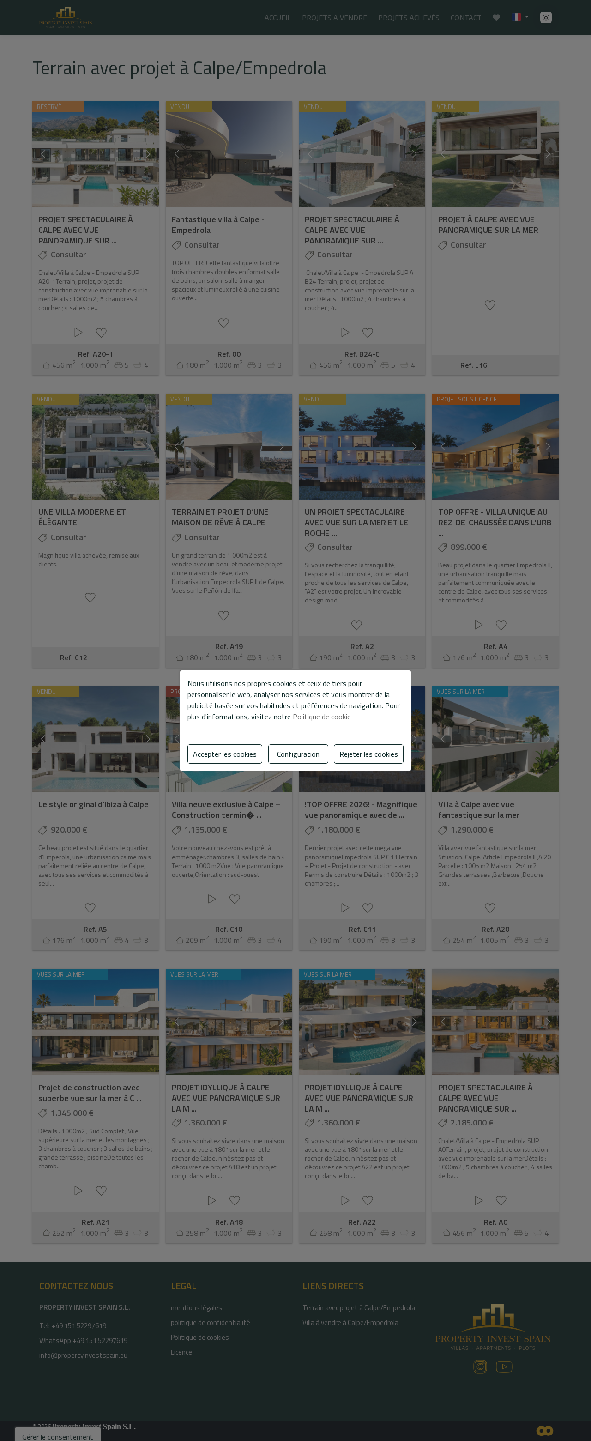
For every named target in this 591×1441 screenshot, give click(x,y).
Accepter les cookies (225, 754)
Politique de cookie (322, 716)
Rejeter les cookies (368, 754)
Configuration (298, 754)
